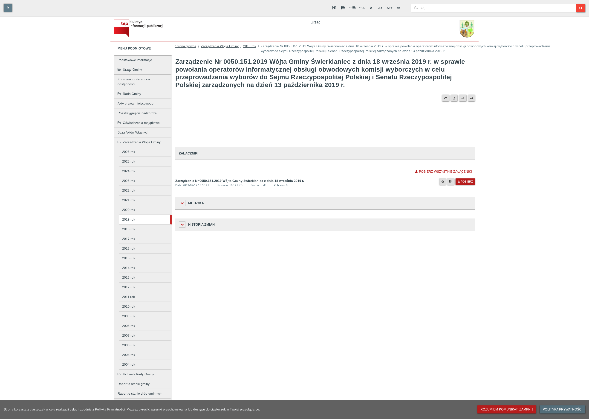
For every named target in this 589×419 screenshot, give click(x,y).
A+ (380, 8)
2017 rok (128, 239)
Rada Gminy (132, 94)
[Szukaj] (580, 8)
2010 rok (128, 306)
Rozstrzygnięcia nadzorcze (137, 113)
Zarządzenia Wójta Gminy (142, 142)
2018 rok (128, 229)
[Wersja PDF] (454, 98)
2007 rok (128, 335)
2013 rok (128, 277)
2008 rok (128, 326)
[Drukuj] (471, 98)
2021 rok (128, 200)
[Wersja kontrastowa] (398, 8)
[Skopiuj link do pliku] (450, 181)
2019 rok (128, 219)
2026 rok (128, 152)
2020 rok (128, 210)
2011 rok (128, 297)
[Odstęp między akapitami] (333, 8)
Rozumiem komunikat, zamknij (506, 409)
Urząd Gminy (132, 69)
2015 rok (128, 258)
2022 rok (128, 190)
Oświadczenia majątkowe (141, 123)
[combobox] (493, 8)
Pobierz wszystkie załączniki (445, 171)
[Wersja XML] (462, 98)
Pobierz (467, 181)
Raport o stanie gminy (134, 384)
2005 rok (128, 355)
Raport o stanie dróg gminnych (140, 393)
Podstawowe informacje (135, 60)
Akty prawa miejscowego (135, 103)
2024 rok (128, 171)
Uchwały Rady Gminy (138, 374)
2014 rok (128, 268)
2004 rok (128, 364)
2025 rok (128, 161)
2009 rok (128, 316)
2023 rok (128, 181)
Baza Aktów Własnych (133, 132)
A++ (390, 8)
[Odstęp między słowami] (352, 8)
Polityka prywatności (562, 409)
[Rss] (8, 8)
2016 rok (128, 248)
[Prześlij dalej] (445, 98)
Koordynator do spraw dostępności (134, 81)
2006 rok (128, 345)
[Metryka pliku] (442, 181)
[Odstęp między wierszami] (343, 8)
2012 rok (128, 287)
